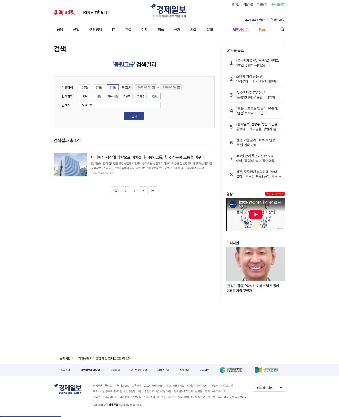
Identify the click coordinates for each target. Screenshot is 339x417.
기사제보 (204, 370)
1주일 (85, 87)
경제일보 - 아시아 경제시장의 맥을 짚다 (169, 11)
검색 (282, 29)
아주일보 (65, 13)
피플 (161, 29)
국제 (177, 29)
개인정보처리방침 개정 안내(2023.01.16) (104, 358)
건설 (128, 29)
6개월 (113, 87)
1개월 (99, 87)
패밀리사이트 (265, 388)
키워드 (126, 96)
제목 (85, 96)
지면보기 (262, 4)
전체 (154, 96)
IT (113, 29)
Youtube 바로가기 (276, 193)
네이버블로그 (278, 4)
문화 (210, 29)
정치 (144, 29)
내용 (99, 96)
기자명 (140, 96)
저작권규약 (163, 370)
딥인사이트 (241, 29)
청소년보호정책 (138, 370)
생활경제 (95, 29)
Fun (262, 29)
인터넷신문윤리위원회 (232, 370)
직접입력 (126, 87)
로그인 (235, 4)
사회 (193, 29)
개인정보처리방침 (90, 370)
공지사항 (65, 358)
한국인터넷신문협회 (266, 370)
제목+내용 (113, 96)
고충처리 (115, 370)
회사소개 (65, 370)
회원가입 (248, 4)
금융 (60, 29)
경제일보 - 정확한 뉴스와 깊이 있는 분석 (67, 389)
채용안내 (184, 370)
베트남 (95, 13)
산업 (76, 29)
